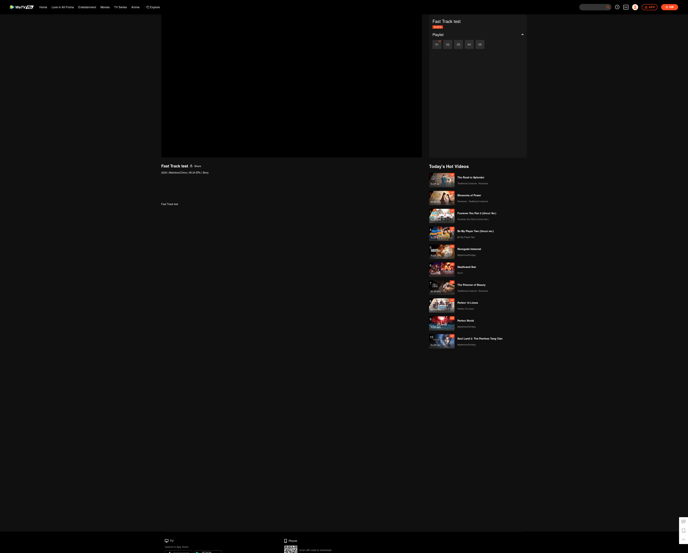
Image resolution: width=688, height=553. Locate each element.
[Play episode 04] (469, 44)
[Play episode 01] (437, 44)
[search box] (608, 7)
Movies (105, 7)
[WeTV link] (22, 7)
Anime (135, 7)
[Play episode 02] (447, 44)
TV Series (120, 7)
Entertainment (87, 7)
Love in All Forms (63, 7)
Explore (155, 7)
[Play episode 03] (458, 44)
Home (43, 7)
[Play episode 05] (480, 44)
